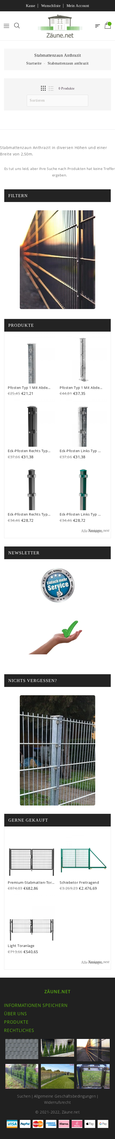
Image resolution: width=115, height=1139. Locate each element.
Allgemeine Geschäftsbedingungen (65, 1096)
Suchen (23, 1096)
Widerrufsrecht (57, 1102)
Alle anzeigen (95, 530)
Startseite (33, 63)
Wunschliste (51, 6)
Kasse (30, 6)
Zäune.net (57, 992)
